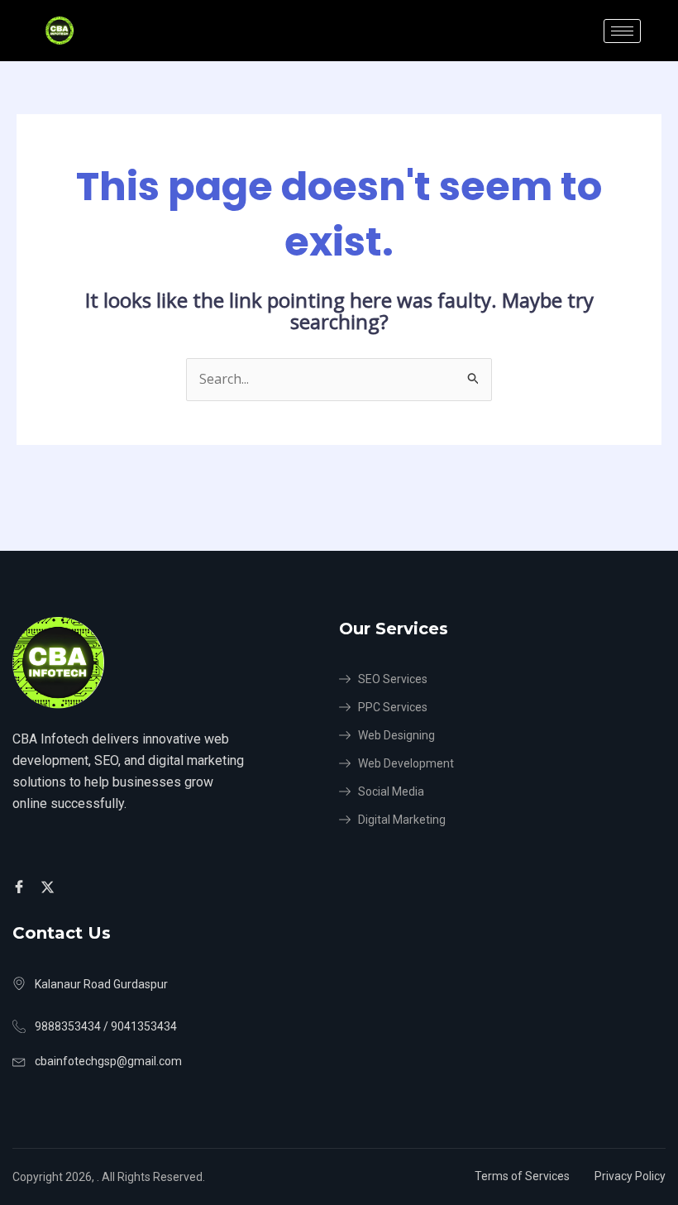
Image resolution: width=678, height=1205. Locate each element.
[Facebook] (21, 886)
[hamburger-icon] (622, 31)
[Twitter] (50, 886)
